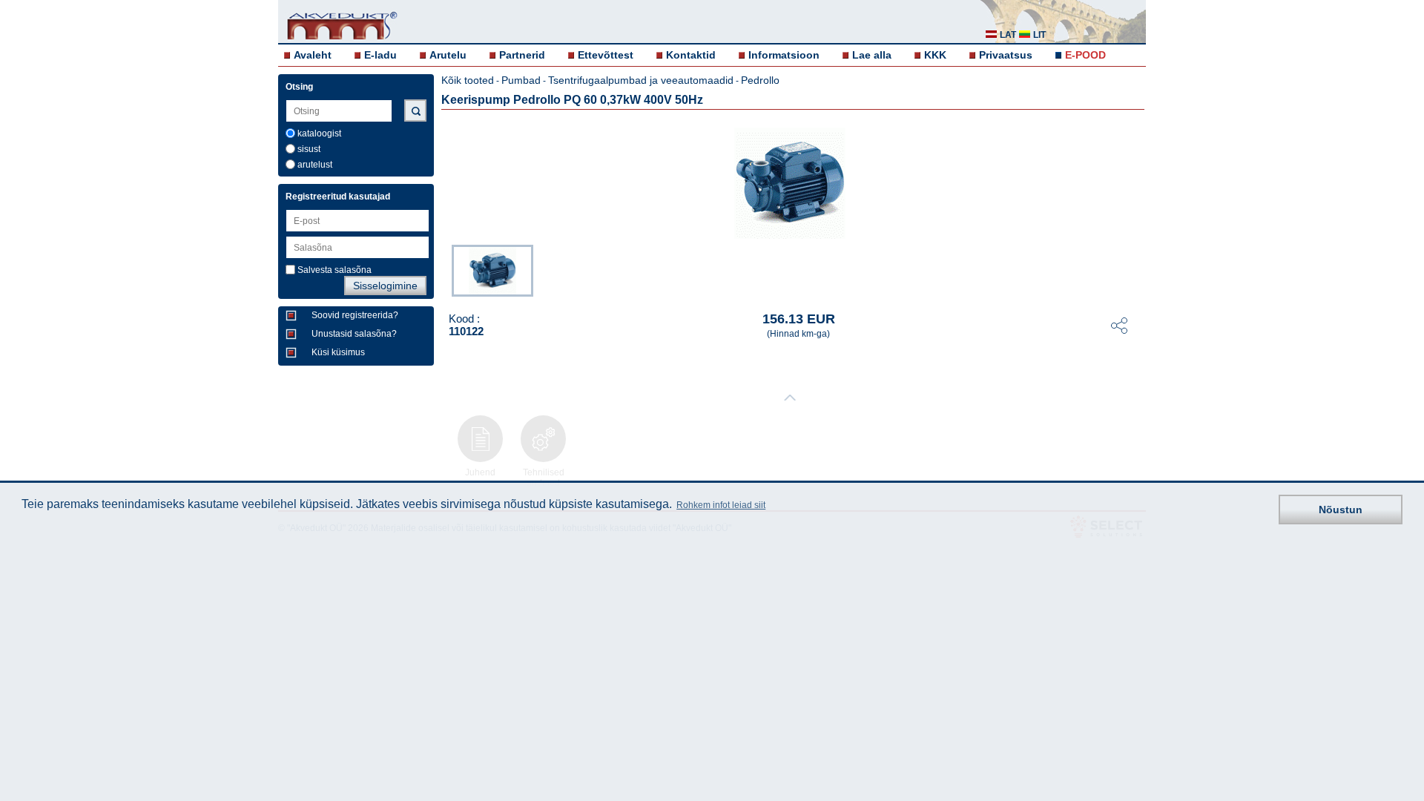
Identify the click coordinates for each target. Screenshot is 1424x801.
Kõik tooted (467, 80)
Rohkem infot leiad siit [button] (720, 505)
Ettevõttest (605, 55)
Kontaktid (691, 55)
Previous (444, 269)
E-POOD (1085, 55)
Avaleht (313, 55)
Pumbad (521, 80)
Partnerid (522, 55)
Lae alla (871, 55)
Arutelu (448, 55)
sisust (308, 149)
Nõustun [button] (1340, 509)
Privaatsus (1005, 55)
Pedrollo (760, 80)
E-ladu (380, 55)
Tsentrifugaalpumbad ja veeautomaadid (641, 80)
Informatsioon (784, 55)
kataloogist (319, 133)
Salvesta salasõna (334, 270)
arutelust (314, 164)
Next (1135, 269)
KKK (935, 55)
